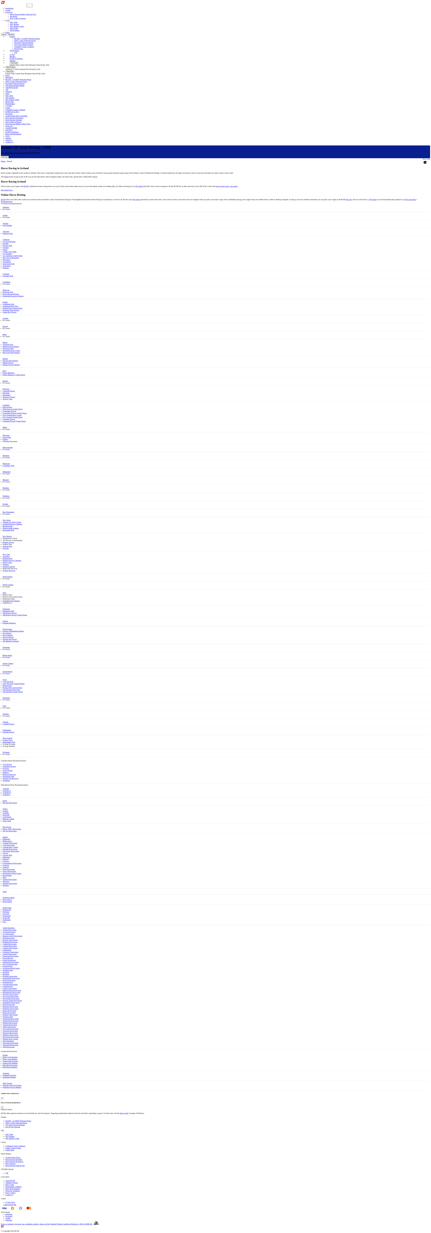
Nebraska (6, 496)
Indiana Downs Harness (11, 365)
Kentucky (6, 389)
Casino (7, 10)
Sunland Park (7, 546)
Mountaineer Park (9, 742)
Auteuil (5, 811)
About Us (8, 140)
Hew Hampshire (8, 512)
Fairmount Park (8, 349)
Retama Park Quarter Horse (12, 688)
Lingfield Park (8, 986)
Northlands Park (8, 776)
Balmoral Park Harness (11, 347)
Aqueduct (6, 556)
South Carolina (8, 663)
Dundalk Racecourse (10, 849)
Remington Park (8, 611)
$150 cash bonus (410, 200)
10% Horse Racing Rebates (15, 1125)
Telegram (8, 1220)
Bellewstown (7, 841)
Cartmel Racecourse (10, 946)
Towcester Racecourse (11, 1029)
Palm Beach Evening (10, 1065)
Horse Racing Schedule (13, 120)
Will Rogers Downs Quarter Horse (15, 615)
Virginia (5, 722)
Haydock (6, 972)
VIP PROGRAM (11, 88)
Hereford (6, 974)
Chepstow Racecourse (10, 952)
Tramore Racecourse (10, 883)
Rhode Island (7, 655)
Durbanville (7, 910)
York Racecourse (9, 1047)
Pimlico (5, 439)
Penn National (8, 635)
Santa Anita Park (8, 264)
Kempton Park (8, 982)
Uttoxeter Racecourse (10, 1031)
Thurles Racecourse (10, 879)
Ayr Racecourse (8, 934)
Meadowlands (8, 526)
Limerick (6, 865)
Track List (9, 126)
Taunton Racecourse (10, 1025)
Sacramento (7, 262)
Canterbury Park (8, 466)
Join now (349, 200)
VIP (15, 53)
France (5, 809)
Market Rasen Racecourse (12, 990)
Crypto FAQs (10, 1202)
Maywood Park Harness (11, 353)
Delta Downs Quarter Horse (13, 409)
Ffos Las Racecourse (10, 964)
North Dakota (7, 577)
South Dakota (7, 672)
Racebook (13, 16)
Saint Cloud (7, 821)
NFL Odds (14, 22)
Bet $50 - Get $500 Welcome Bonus (27, 39)
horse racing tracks (222, 186)
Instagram (8, 1214)
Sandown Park (8, 1017)
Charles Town (8, 740)
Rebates (12, 57)
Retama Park (7, 686)
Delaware (6, 290)
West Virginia (7, 738)
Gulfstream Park (8, 304)
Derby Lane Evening (10, 1057)
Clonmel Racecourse (10, 843)
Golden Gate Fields (9, 252)
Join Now (11, 34)
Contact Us (9, 142)
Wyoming (6, 752)
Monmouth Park (8, 530)
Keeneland (6, 395)
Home (3, 161)
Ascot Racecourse (9, 932)
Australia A (7, 791)
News (7, 32)
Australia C (7, 795)
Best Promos (18, 49)
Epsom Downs (8, 958)
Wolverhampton (8, 1041)
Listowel (6, 867)
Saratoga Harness (9, 567)
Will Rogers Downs (10, 613)
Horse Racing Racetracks (14, 118)
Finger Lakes (7, 563)
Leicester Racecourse (10, 984)
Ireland (5, 837)
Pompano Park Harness (11, 310)
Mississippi (6, 472)
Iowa (4, 371)
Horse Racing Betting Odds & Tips (17, 124)
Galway (5, 853)
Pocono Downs (8, 637)
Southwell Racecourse (10, 1021)
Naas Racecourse (9, 869)
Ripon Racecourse (9, 1013)
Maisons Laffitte (8, 819)
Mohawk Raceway (9, 774)
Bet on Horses (10, 1164)
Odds (7, 94)
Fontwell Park (8, 966)
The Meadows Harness (11, 641)
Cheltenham (7, 950)
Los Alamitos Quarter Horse (13, 256)
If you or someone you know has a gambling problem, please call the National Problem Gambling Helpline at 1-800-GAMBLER (47, 1224)
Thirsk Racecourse (9, 1027)
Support (12, 61)
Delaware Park (8, 292)
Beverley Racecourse (10, 940)
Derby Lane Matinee (10, 1059)
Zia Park (6, 548)
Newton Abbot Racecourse (12, 1001)
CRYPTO (9, 130)
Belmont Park (7, 558)
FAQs (7, 136)
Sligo (4, 877)
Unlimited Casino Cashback (24, 47)
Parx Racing (7, 633)
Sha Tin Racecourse (10, 831)
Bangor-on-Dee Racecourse (12, 936)
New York (6, 554)
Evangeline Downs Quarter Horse (15, 413)
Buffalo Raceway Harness (12, 560)
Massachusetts (8, 447)
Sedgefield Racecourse (11, 1019)
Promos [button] (12, 37)
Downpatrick (7, 902)
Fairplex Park (7, 246)
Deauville (6, 815)
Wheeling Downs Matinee (12, 1087)
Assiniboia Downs (9, 766)
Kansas (5, 381)
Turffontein (7, 920)
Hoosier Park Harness (10, 361)
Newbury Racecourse (10, 994)
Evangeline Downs (9, 411)
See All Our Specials (12, 1127)
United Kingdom (9, 928)
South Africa (7, 908)
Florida (5, 302)
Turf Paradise (7, 225)
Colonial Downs (8, 724)
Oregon (5, 621)
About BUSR (10, 1181)
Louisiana (6, 405)
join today (233, 186)
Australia (6, 789)
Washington (7, 730)
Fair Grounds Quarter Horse (13, 417)
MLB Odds (14, 28)
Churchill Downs (9, 391)
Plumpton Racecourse (10, 1007)
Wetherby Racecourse (10, 1035)
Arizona (5, 223)
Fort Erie (6, 768)
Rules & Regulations (12, 1189)
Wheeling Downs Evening (12, 1085)
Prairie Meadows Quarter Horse (14, 375)
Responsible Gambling (13, 1187)
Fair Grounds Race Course (12, 415)
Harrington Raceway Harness (13, 296)
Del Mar (6, 244)
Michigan (6, 456)
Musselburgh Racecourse (11, 992)
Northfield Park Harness (11, 601)
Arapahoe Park (8, 276)
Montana (6, 488)
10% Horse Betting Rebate (23, 45)
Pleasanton (6, 260)
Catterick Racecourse (10, 948)
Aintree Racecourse (9, 930)
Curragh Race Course (10, 847)
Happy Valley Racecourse (12, 829)
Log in (4, 34)
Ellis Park (6, 393)
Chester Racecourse (10, 954)
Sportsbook (9, 8)
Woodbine (6, 781)
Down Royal (7, 900)
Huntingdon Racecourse (11, 978)
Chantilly (6, 813)
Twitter (7, 1218)
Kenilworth (7, 916)
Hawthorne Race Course (11, 351)
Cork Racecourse (9, 845)
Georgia (5, 318)
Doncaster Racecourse (10, 956)
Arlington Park (8, 345)
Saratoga (6, 565)
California (6, 240)
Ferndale (6, 248)
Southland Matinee (9, 1077)
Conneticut (6, 282)
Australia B (7, 793)
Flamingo (6, 912)
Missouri (6, 480)
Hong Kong (7, 827)
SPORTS (8, 92)
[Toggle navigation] (29, 5)
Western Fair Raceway (11, 778)
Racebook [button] (9, 12)
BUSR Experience (16, 59)
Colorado (6, 274)
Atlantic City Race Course (12, 522)
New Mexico (7, 536)
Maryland (6, 435)
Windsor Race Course (10, 1039)
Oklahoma (6, 609)
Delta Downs (7, 407)
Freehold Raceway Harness (12, 524)
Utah (4, 706)
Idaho (5, 334)
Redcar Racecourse (9, 1011)
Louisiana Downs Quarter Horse (14, 421)
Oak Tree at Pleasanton (11, 258)
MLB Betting (14, 30)
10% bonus (373, 200)
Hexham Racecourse (10, 976)
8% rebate (139, 186)
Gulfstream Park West (10, 306)
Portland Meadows (9, 623)
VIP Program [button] (14, 51)
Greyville (6, 914)
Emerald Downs (8, 732)
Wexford (6, 885)
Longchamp (7, 817)
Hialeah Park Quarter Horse (12, 308)
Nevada (5, 504)
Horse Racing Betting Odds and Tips (23, 14)
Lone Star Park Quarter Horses (13, 684)
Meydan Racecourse (10, 803)
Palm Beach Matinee (10, 1067)
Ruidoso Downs (8, 542)
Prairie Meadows (9, 373)
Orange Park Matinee (10, 1063)
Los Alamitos (7, 254)
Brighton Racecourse (10, 942)
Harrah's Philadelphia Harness (13, 631)
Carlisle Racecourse (10, 944)
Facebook (8, 1216)
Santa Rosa (7, 266)
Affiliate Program (11, 1183)
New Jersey (7, 520)
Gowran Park (7, 855)
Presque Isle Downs (10, 639)
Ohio (4, 593)
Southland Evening (9, 1075)
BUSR (26, 186)
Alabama (6, 207)
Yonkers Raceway (9, 571)
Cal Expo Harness (9, 242)
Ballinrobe (6, 839)
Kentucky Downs (9, 397)
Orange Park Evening (10, 1061)
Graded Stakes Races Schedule (16, 116)
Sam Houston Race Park (11, 690)
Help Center (124, 1113)
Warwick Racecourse (10, 1033)
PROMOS (9, 77)
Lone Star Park (8, 682)
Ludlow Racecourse (10, 988)
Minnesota (6, 464)
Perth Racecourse (9, 1005)
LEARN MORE (11, 128)
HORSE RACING (12, 112)
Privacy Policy (10, 1193)
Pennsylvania (7, 629)
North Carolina (8, 585)
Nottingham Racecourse (11, 1003)
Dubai (5, 801)
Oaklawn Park (8, 233)
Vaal (4, 922)
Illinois (5, 342)
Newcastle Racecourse (11, 997)
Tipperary (6, 881)
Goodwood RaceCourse (11, 968)
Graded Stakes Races (12, 1158)
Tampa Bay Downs (9, 312)
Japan (5, 892)
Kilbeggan (6, 857)
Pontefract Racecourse (10, 1009)
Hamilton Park (8, 970)
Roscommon (7, 875)
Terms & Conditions (12, 1191)
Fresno (5, 250)
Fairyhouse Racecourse (11, 851)
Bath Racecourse (9, 938)
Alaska (5, 215)
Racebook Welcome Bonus (23, 43)
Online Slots (9, 1150)
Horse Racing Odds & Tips (15, 1166)
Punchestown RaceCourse (12, 873)
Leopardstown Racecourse (12, 863)
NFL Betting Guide (17, 26)
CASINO (8, 106)
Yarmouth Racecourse (10, 1045)
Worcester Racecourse (10, 1043)
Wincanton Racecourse (11, 1037)
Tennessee (6, 647)
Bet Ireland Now (7, 190)
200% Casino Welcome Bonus (25, 41)
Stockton (6, 268)
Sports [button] (7, 20)
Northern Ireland (8, 898)
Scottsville (6, 918)
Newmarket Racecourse (11, 999)
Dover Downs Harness (11, 294)
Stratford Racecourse (10, 1023)
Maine (5, 427)
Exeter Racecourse (9, 960)
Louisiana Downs (9, 419)
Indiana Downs (8, 363)
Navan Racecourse (9, 871)
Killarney (6, 859)
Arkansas (6, 231)
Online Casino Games (13, 1148)
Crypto (12, 55)
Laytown (6, 861)
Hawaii (5, 326)
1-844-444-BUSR (9, 1205)
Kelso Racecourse (9, 980)
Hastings (6, 772)
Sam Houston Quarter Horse (13, 692)
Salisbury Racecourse (10, 1015)
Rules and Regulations (13, 134)
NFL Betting (14, 24)
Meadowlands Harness (11, 528)
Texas (5, 680)
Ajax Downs (7, 764)
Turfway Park (7, 399)
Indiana (5, 359)
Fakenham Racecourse (11, 962)
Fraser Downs (8, 770)
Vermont (6, 714)
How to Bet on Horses (18, 18)
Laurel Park (7, 437)
